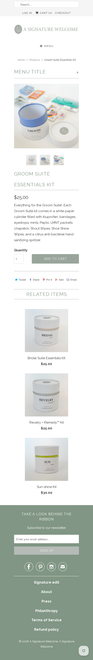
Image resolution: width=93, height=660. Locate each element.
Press (46, 601)
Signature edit (46, 582)
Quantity (20, 250)
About (46, 592)
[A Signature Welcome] (46, 31)
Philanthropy (46, 611)
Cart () (45, 12)
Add (61, 279)
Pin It (49, 279)
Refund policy (46, 629)
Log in (27, 12)
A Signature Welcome (44, 641)
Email (73, 279)
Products (34, 59)
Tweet (22, 279)
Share (36, 279)
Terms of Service (46, 620)
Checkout (63, 12)
